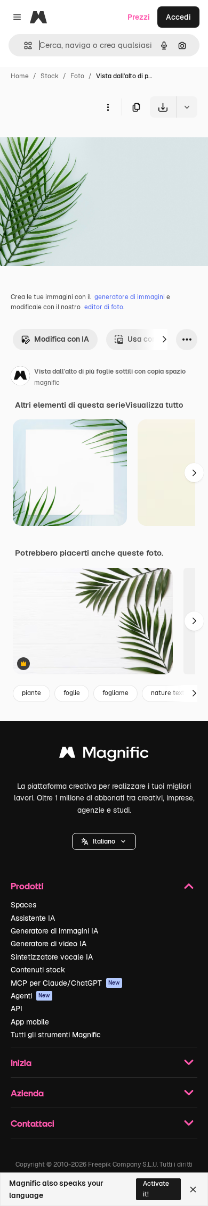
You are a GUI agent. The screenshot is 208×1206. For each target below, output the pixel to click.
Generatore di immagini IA (54, 931)
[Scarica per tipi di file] (186, 107)
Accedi (178, 17)
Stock (50, 76)
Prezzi (138, 17)
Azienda (27, 1092)
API (16, 1008)
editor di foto (103, 307)
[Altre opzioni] (107, 107)
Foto (77, 76)
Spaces (23, 905)
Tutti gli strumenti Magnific (56, 1034)
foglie (71, 693)
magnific (47, 382)
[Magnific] (104, 755)
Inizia (21, 1062)
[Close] (193, 1189)
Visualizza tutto (154, 405)
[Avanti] (164, 339)
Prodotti (27, 885)
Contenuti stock (38, 969)
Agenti (30, 996)
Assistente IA (33, 918)
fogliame (115, 693)
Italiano (104, 841)
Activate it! (156, 1188)
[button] (104, 841)
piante (31, 693)
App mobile (30, 1022)
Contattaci (32, 1123)
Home (20, 76)
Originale (70, 142)
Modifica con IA (61, 339)
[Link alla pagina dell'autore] (20, 377)
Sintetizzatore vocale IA (52, 957)
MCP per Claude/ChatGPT (65, 983)
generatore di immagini (129, 297)
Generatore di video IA (48, 943)
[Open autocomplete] (23, 45)
